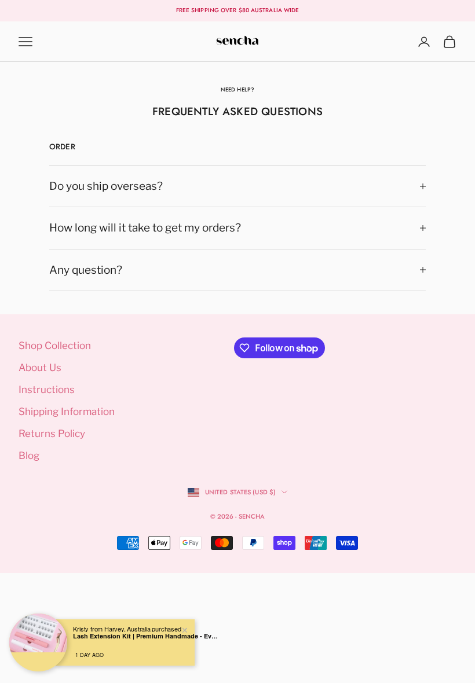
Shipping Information (67, 411)
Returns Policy (52, 433)
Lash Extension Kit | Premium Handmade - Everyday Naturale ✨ (145, 636)
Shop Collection (55, 345)
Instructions (47, 389)
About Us (40, 367)
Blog (29, 455)
